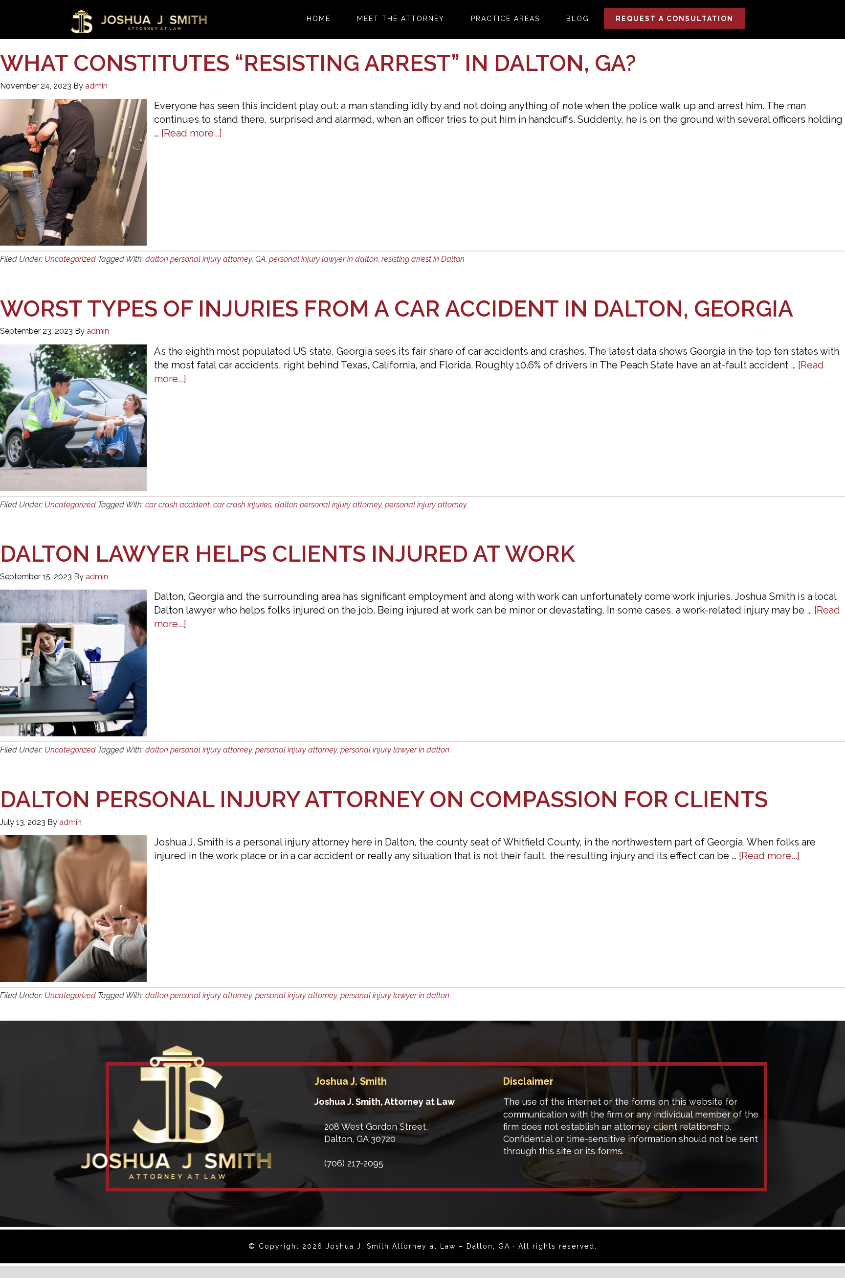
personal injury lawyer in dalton (323, 259)
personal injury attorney (426, 504)
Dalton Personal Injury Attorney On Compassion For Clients (384, 799)
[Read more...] (191, 133)
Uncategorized (70, 259)
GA (260, 259)
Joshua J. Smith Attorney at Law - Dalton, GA (138, 21)
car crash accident (177, 504)
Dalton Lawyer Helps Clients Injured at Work (287, 554)
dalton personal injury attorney (198, 259)
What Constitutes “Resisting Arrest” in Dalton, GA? (318, 63)
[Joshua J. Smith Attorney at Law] (175, 1176)
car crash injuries (242, 504)
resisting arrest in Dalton (423, 259)
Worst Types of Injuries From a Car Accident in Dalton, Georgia (396, 309)
